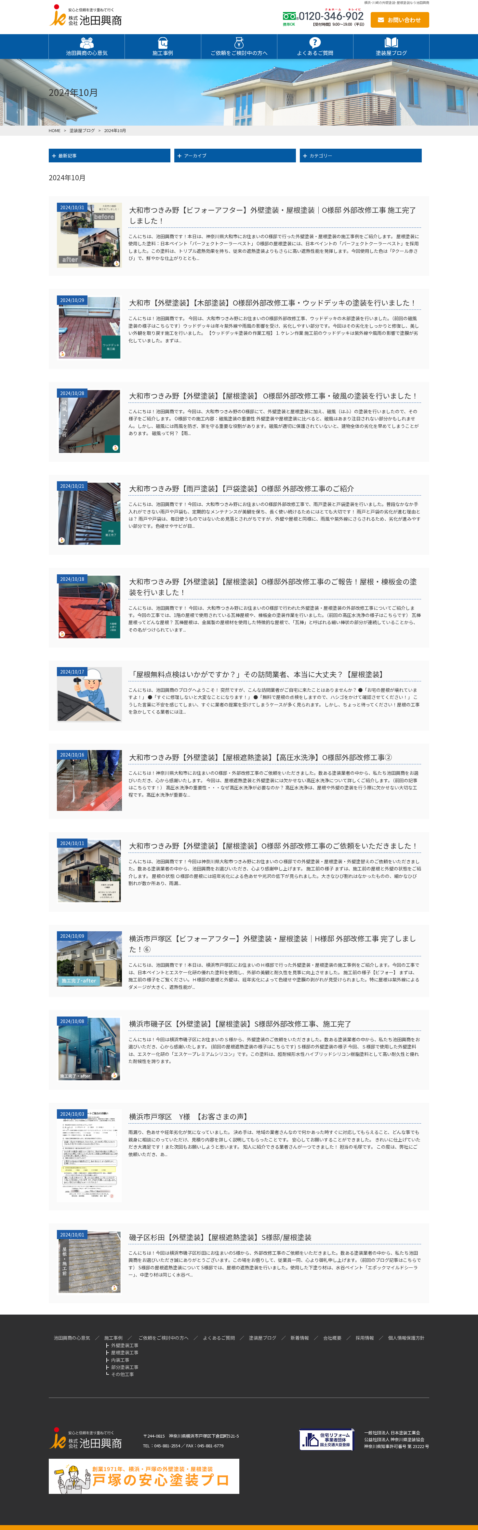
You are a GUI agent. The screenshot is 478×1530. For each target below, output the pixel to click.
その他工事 (122, 1374)
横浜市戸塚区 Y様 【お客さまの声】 (190, 1116)
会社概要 (332, 1337)
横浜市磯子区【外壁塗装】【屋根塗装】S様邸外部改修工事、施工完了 (240, 1023)
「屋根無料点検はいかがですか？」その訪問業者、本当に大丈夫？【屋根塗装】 (258, 674)
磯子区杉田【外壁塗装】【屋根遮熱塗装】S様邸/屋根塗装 (220, 1237)
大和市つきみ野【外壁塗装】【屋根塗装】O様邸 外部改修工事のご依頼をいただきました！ (273, 845)
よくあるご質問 (219, 1337)
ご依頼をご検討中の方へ (164, 1337)
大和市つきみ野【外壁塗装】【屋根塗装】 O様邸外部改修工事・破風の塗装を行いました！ (273, 395)
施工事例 (113, 1337)
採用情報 (365, 1337)
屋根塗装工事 (125, 1352)
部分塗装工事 (125, 1367)
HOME (54, 130)
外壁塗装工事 (125, 1345)
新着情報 (300, 1337)
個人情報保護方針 (406, 1337)
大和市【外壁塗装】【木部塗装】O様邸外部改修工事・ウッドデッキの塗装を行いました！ (273, 302)
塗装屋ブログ (262, 1337)
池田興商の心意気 (72, 1337)
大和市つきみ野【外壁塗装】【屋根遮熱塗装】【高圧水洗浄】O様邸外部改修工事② (260, 757)
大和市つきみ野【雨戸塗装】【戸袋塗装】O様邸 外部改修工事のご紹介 (241, 488)
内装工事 (120, 1360)
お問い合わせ (404, 20)
